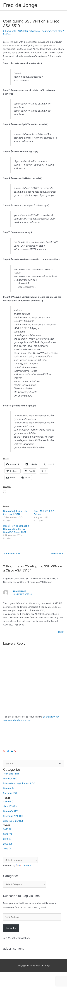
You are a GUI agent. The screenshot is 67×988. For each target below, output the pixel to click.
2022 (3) (7, 834)
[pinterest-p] (15, 751)
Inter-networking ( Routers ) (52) (19, 783)
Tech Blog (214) (11, 773)
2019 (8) (7, 848)
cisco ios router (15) (13, 821)
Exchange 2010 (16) (13, 816)
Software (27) (10, 793)
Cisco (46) (8, 788)
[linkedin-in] (12, 751)
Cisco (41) (8, 801)
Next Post (57, 553)
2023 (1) (7, 829)
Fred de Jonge (20, 5)
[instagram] (4, 751)
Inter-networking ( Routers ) (37, 31)
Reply (61, 632)
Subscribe (11, 928)
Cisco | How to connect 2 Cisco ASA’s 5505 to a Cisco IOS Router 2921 (16, 528)
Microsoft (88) (10, 778)
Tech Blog (57, 31)
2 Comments (9, 31)
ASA (20, 31)
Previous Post (11, 553)
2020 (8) (7, 844)
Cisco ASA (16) (10, 811)
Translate (26, 865)
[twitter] (8, 751)
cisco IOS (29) (10, 806)
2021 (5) (7, 839)
